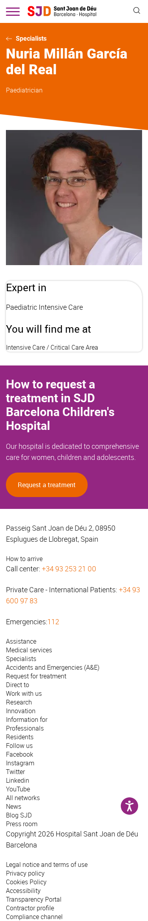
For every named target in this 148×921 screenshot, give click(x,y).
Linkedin (17, 780)
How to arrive (24, 558)
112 (53, 621)
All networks (23, 797)
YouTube (18, 789)
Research (19, 702)
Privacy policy (25, 873)
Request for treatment (36, 676)
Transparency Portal (34, 899)
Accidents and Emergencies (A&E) (52, 667)
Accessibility (23, 890)
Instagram (20, 763)
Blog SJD (19, 815)
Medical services (29, 650)
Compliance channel (34, 916)
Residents (20, 737)
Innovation (21, 710)
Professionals (25, 728)
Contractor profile (30, 908)
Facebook (19, 754)
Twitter (15, 771)
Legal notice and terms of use (47, 864)
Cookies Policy (26, 882)
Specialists (31, 38)
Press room (21, 823)
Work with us (24, 693)
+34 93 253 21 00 (69, 568)
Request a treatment (47, 484)
